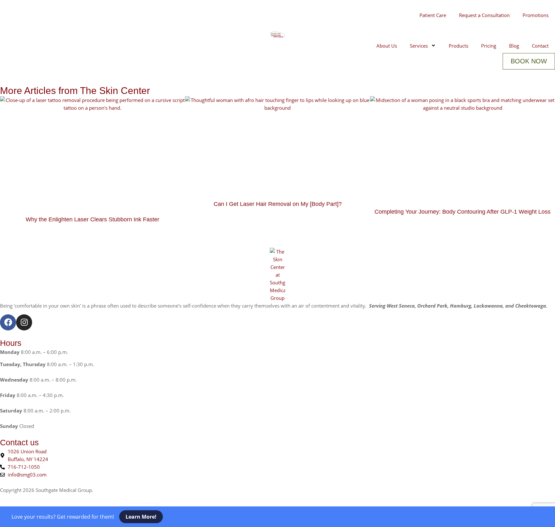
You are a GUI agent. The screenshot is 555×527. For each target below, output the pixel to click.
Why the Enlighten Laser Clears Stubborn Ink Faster (92, 219)
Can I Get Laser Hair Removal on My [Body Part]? (278, 204)
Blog (514, 45)
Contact (540, 45)
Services (419, 45)
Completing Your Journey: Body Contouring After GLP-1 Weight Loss (462, 211)
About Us (386, 45)
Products (458, 45)
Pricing (488, 45)
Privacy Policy (109, 490)
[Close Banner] (15, 517)
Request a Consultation (484, 15)
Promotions (536, 15)
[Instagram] (24, 322)
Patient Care (432, 15)
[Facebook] (8, 322)
